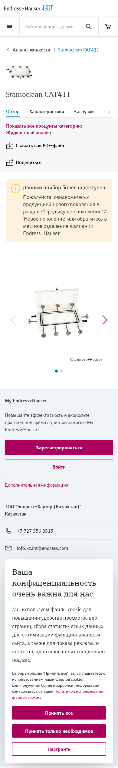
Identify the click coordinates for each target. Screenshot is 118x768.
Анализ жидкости (31, 50)
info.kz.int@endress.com (42, 548)
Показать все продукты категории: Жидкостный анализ (44, 129)
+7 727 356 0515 (35, 531)
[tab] (15, 112)
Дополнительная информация (36, 485)
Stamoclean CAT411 (78, 50)
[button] (59, 447)
